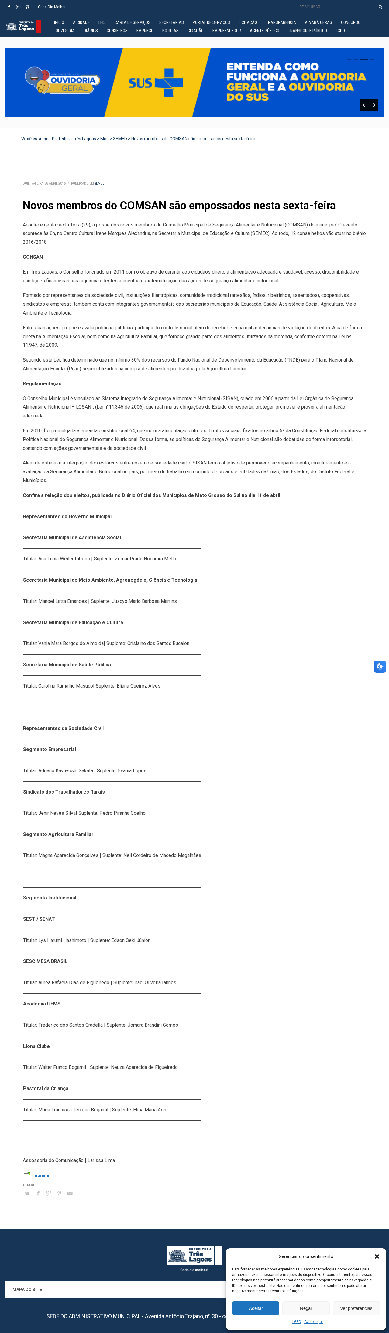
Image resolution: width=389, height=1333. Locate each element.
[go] (380, 7)
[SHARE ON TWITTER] (27, 1193)
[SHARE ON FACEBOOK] (38, 1193)
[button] (377, 1256)
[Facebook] (9, 7)
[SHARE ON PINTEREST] (59, 1193)
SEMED (100, 183)
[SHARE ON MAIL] (69, 1193)
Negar (306, 1308)
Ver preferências (356, 1308)
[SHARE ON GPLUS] (48, 1193)
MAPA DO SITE (27, 1289)
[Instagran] (18, 7)
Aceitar (256, 1308)
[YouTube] (27, 7)
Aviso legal (313, 1322)
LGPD (296, 1322)
